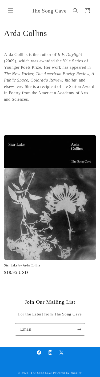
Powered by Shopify (67, 372)
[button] (11, 11)
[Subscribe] (79, 329)
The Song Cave (41, 372)
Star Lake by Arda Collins (22, 265)
